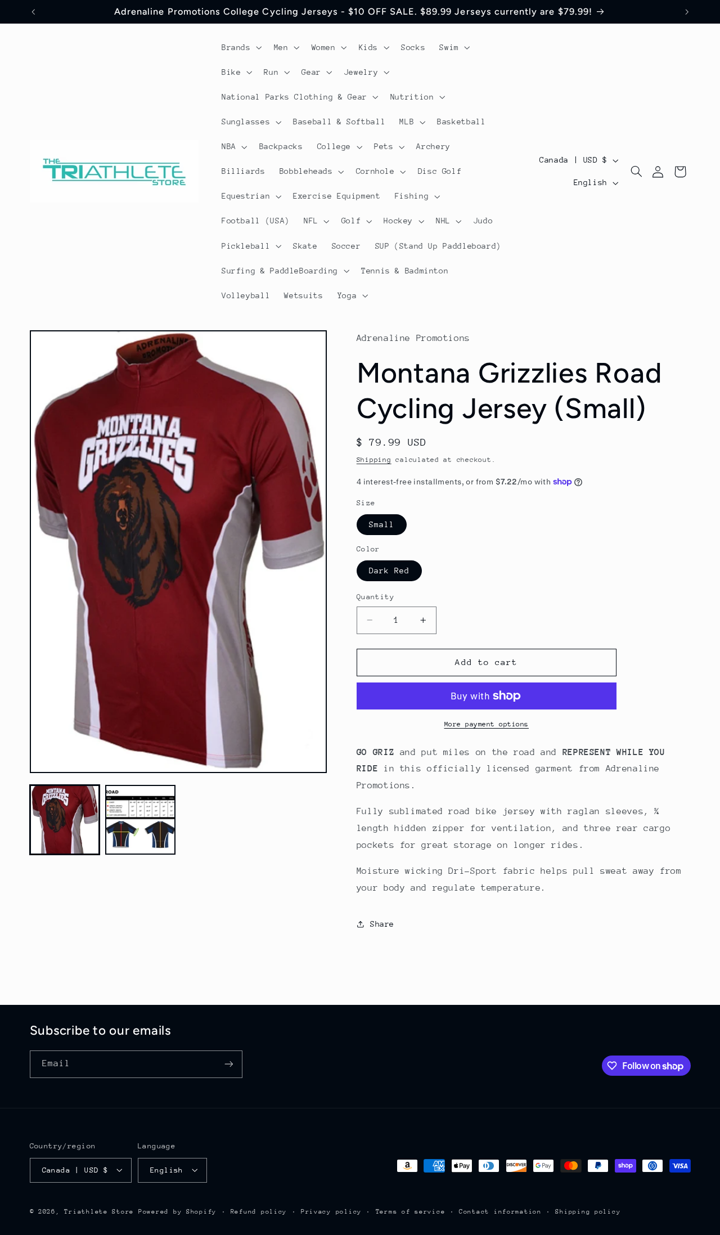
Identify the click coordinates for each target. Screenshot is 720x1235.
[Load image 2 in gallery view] (140, 820)
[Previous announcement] (33, 12)
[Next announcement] (686, 12)
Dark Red (389, 570)
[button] (240, 47)
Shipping (374, 460)
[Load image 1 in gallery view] (65, 820)
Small (381, 524)
